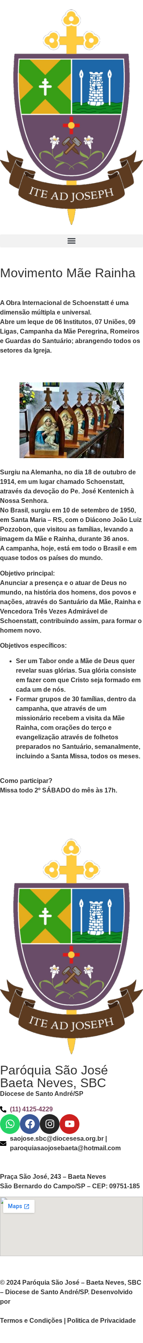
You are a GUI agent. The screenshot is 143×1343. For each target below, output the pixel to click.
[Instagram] (50, 1124)
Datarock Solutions (41, 1301)
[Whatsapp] (10, 1124)
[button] (71, 240)
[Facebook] (30, 1124)
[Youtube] (69, 1124)
